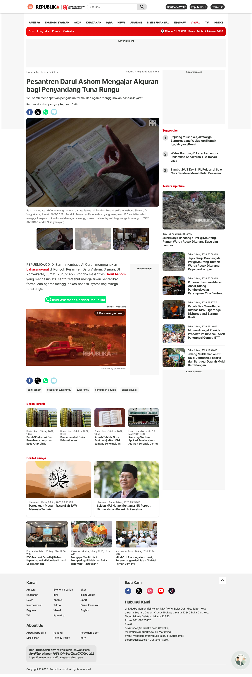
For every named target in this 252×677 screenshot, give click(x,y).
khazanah (93, 22)
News (29, 599)
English (84, 610)
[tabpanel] (55, 239)
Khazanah (32, 594)
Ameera (31, 589)
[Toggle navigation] (30, 7)
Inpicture (41, 72)
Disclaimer (32, 637)
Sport (83, 599)
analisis (136, 22)
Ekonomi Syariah (57, 22)
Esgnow (31, 610)
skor (77, 22)
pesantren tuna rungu (59, 389)
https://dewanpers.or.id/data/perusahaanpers (56, 657)
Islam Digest (87, 594)
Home (29, 72)
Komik (56, 31)
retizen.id (217, 6)
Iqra (55, 594)
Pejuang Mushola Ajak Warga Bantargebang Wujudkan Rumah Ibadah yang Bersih (193, 140)
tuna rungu (83, 389)
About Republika (36, 632)
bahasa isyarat (38, 269)
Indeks (218, 22)
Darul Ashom (115, 274)
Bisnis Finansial (158, 22)
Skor (83, 589)
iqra (109, 22)
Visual (57, 610)
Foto (31, 31)
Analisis (58, 599)
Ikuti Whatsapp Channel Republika (78, 300)
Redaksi (58, 632)
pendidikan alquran (105, 389)
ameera (34, 22)
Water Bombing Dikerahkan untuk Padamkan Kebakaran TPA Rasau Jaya (194, 156)
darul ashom (34, 389)
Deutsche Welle (176, 6)
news (121, 22)
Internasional (33, 605)
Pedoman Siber (89, 632)
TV (207, 22)
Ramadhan (59, 615)
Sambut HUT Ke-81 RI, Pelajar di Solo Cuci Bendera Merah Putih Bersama (196, 171)
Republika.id (198, 6)
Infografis (43, 31)
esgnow (180, 22)
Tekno (57, 605)
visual (195, 22)
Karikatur (68, 31)
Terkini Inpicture (174, 186)
